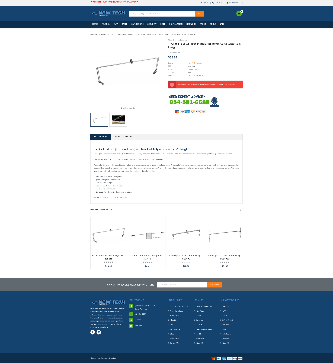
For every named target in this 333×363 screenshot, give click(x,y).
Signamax (200, 338)
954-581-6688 (140, 314)
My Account (234, 3)
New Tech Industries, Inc (106, 358)
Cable (124, 24)
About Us (173, 320)
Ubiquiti (199, 325)
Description (100, 137)
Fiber (162, 24)
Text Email (139, 326)
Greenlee (199, 320)
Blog (172, 334)
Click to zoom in (128, 108)
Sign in (205, 3)
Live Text (218, 3)
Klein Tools (200, 311)
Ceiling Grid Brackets (126, 34)
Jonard (198, 316)
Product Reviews (123, 137)
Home (95, 24)
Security (151, 24)
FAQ (171, 325)
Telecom (106, 24)
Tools (213, 24)
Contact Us (174, 343)
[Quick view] (108, 226)
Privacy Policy (175, 338)
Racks (203, 24)
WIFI (222, 24)
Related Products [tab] (101, 209)
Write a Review (175, 52)
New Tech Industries (204, 306)
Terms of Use (175, 329)
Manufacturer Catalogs (179, 306)
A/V (116, 24)
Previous (236, 210)
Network (191, 24)
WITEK (198, 334)
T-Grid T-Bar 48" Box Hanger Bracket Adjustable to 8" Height (168, 34)
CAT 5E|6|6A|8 (137, 24)
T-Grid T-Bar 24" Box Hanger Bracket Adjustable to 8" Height (122, 255)
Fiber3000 (174, 316)
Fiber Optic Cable (177, 311)
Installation (176, 24)
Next (241, 210)
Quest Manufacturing (204, 329)
